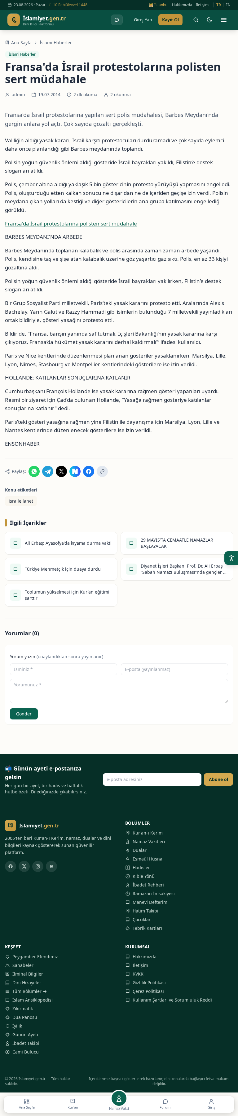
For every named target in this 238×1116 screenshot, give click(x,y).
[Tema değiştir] (209, 20)
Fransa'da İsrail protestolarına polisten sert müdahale (71, 223)
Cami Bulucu (25, 1052)
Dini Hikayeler (26, 982)
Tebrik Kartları (147, 928)
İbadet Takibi (25, 1043)
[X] (24, 866)
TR (218, 4)
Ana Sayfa (21, 42)
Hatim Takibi (145, 911)
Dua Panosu (24, 1017)
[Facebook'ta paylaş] (88, 471)
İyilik (17, 1026)
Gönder (24, 714)
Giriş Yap (143, 20)
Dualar (140, 850)
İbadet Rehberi (148, 885)
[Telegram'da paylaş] (47, 471)
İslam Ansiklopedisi (32, 1000)
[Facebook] (10, 866)
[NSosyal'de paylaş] (75, 471)
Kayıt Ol (170, 20)
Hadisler (141, 867)
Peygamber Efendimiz (35, 956)
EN (228, 4)
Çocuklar (142, 919)
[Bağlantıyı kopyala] (102, 471)
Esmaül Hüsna (147, 859)
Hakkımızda (182, 4)
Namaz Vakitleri (149, 841)
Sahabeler (22, 965)
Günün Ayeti (25, 1034)
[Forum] (116, 20)
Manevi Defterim (150, 902)
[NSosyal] (51, 866)
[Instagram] (37, 866)
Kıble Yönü (144, 876)
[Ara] (196, 20)
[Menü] (224, 20)
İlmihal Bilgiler (27, 974)
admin (18, 94)
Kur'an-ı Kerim (148, 833)
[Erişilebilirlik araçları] (231, 558)
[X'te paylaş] (61, 471)
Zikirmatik (22, 1008)
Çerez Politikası (148, 991)
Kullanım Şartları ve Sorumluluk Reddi (172, 1000)
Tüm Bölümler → (29, 991)
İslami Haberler (56, 42)
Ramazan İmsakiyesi (154, 893)
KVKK (138, 974)
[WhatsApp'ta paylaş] (34, 471)
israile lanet (21, 501)
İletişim (202, 4)
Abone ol (218, 779)
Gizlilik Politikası (149, 982)
